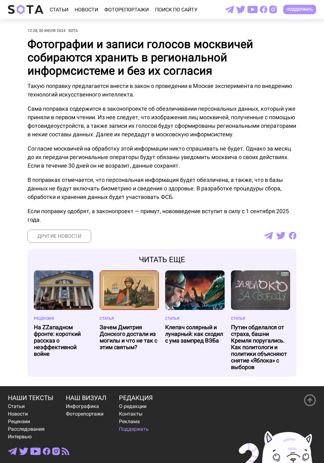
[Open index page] (25, 9)
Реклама (129, 421)
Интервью (20, 437)
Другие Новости (59, 236)
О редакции (132, 406)
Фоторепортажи (126, 10)
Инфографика (82, 406)
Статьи (59, 10)
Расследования (26, 429)
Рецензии (19, 421)
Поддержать (300, 9)
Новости (86, 10)
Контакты (130, 414)
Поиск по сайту (176, 10)
